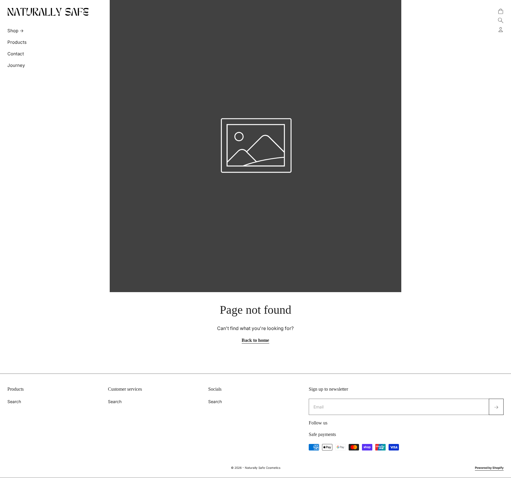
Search (14, 401)
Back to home (255, 340)
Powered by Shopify (489, 467)
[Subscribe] (496, 407)
